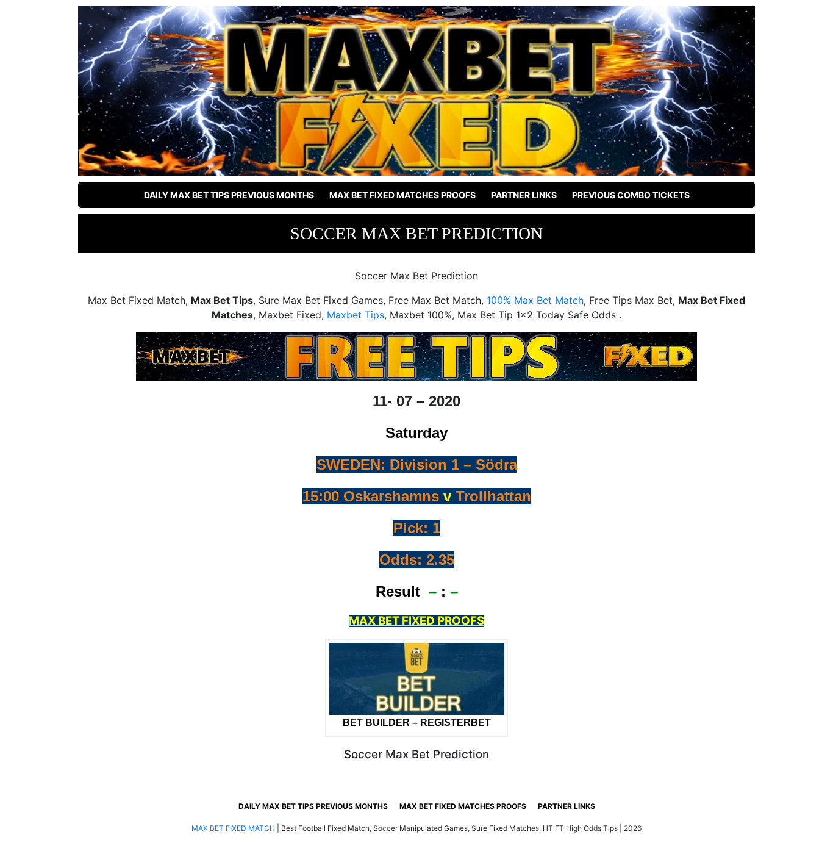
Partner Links (524, 195)
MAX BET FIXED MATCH (233, 828)
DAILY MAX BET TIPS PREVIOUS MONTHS (229, 195)
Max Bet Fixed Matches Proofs (402, 195)
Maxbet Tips (355, 315)
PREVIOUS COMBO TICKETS (631, 195)
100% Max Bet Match (535, 300)
